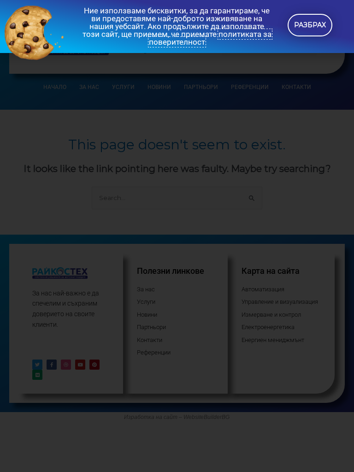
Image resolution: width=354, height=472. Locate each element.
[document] (177, 236)
